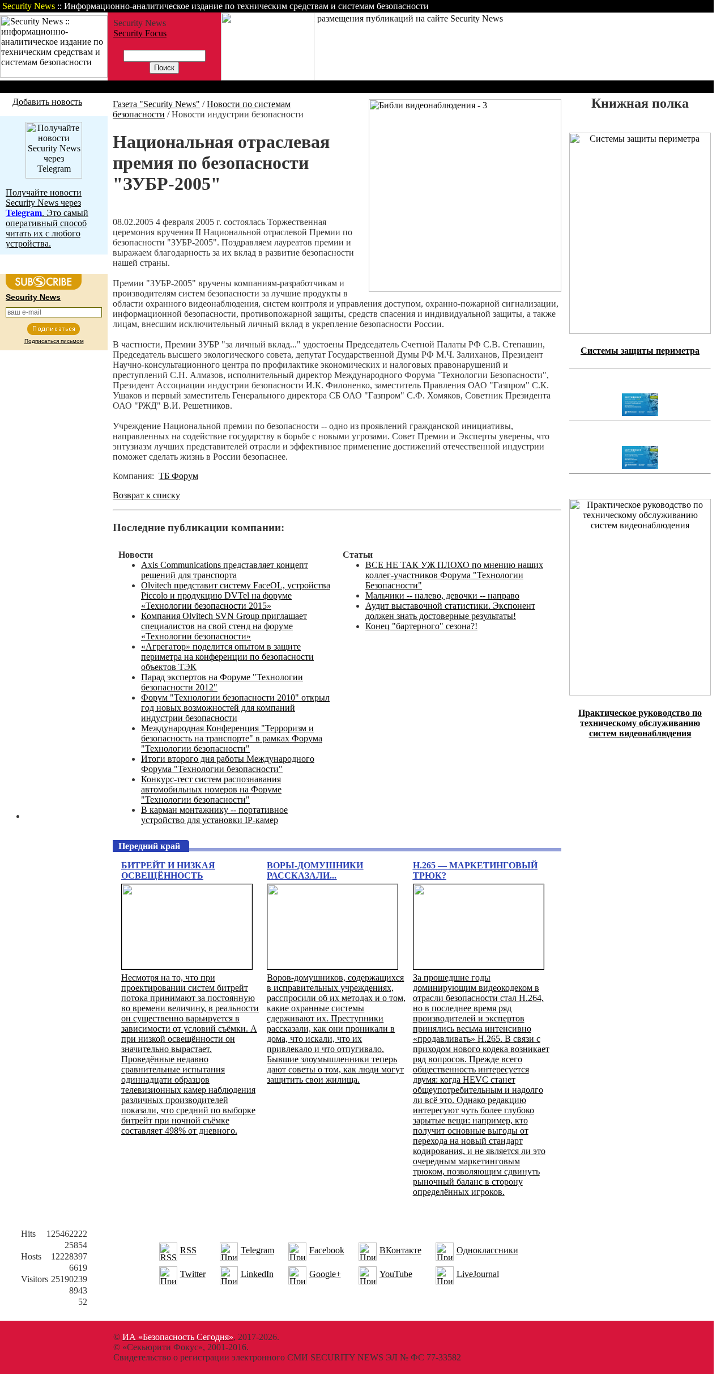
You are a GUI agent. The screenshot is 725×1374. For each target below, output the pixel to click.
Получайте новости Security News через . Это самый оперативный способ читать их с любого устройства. (47, 218)
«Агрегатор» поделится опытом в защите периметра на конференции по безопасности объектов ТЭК (227, 657)
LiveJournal (478, 1274)
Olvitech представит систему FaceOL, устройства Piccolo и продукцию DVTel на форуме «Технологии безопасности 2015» (235, 595)
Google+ (325, 1274)
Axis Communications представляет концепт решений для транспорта (224, 570)
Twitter (193, 1274)
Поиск (568, 6)
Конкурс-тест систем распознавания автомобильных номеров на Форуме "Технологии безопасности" (211, 789)
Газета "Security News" (156, 104)
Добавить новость (47, 102)
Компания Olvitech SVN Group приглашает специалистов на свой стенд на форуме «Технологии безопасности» (224, 626)
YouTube (395, 1274)
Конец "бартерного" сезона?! (421, 626)
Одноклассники (487, 1250)
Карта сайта (678, 6)
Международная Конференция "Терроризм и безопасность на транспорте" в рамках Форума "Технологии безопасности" (231, 738)
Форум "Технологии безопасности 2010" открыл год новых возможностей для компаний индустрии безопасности (235, 708)
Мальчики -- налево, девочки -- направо (442, 595)
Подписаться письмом (54, 341)
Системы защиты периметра (640, 350)
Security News (33, 297)
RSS (188, 1250)
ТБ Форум (178, 476)
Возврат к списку (146, 495)
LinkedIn (257, 1274)
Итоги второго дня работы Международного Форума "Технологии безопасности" (227, 764)
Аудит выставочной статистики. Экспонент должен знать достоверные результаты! (450, 611)
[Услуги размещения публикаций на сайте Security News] (267, 77)
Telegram (257, 1250)
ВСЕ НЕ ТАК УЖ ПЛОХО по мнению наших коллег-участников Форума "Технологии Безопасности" (454, 575)
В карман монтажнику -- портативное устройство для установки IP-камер (214, 815)
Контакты (619, 6)
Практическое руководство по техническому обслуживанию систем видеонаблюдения (640, 723)
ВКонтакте (400, 1250)
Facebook (326, 1250)
